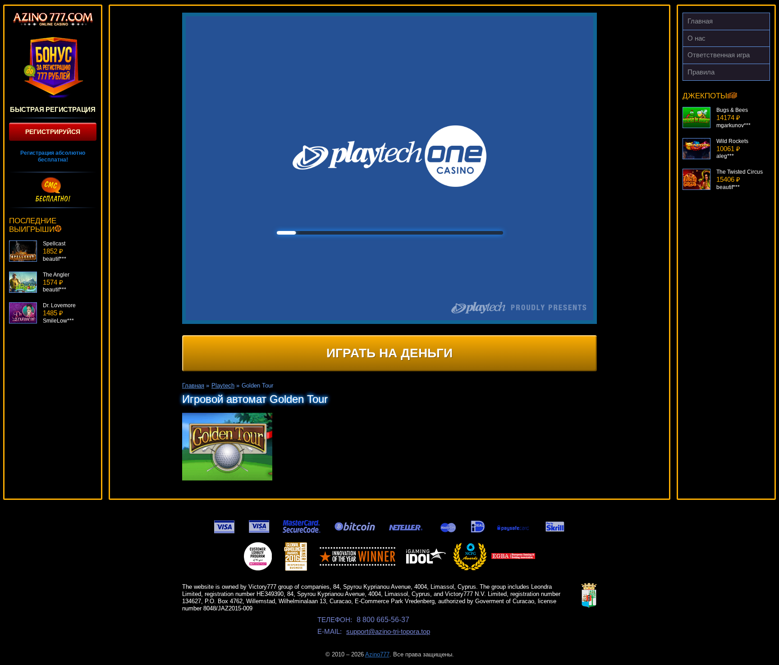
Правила (701, 72)
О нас (696, 38)
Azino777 (377, 654)
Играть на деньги (389, 353)
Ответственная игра (718, 55)
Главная (700, 21)
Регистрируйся (52, 131)
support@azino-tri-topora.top (388, 631)
